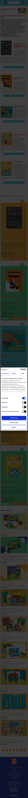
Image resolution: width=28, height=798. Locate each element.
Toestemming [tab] (5, 373)
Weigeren (14, 427)
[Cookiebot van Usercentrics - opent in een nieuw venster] (20, 369)
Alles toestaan (14, 418)
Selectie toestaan (14, 422)
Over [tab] (23, 373)
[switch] (24, 402)
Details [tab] (14, 373)
